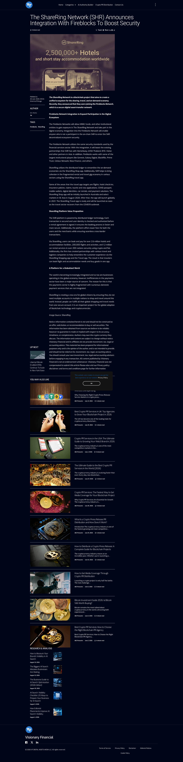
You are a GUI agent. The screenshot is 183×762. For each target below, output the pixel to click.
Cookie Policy (125, 753)
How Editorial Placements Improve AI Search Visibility (40, 711)
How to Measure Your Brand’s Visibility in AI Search (39, 656)
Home (61, 5)
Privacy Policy (103, 378)
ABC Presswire (79, 401)
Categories (69, 5)
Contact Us (119, 5)
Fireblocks (33, 127)
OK (91, 383)
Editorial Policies (145, 748)
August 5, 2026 (34, 704)
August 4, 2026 (34, 717)
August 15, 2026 (35, 662)
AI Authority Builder (85, 5)
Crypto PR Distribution (104, 5)
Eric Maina (33, 113)
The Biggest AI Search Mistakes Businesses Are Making (39, 669)
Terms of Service (105, 748)
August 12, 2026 (35, 675)
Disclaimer (132, 748)
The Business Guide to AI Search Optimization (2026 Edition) (39, 682)
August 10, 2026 (35, 688)
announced (67, 104)
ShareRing (41, 127)
